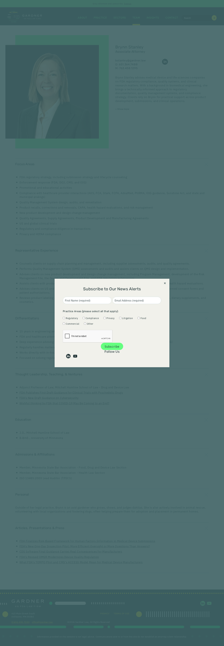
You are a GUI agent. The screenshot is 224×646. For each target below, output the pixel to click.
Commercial (72, 323)
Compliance (92, 318)
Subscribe (112, 346)
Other (90, 323)
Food (143, 318)
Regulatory (72, 318)
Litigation (127, 318)
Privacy (110, 318)
